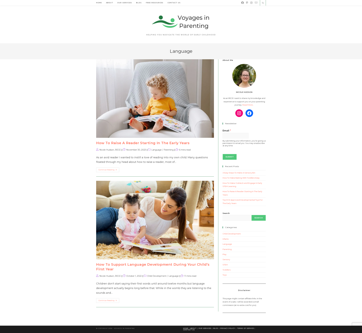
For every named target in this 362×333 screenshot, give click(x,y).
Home (185, 328)
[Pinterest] (247, 3)
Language (156, 150)
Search (226, 213)
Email (227, 130)
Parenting (169, 150)
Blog (215, 328)
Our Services (205, 328)
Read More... (248, 105)
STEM (225, 265)
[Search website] (263, 3)
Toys (225, 275)
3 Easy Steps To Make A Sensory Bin (239, 173)
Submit (230, 157)
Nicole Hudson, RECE (110, 150)
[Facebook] (242, 3)
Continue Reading (109, 170)
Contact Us (189, 330)
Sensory (226, 259)
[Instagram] (251, 3)
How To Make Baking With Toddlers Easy (241, 178)
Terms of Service (245, 328)
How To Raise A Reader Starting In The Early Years (142, 143)
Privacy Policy (227, 328)
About (193, 328)
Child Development (156, 276)
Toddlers (226, 270)
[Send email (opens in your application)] (256, 2)
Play (224, 254)
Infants (226, 239)
